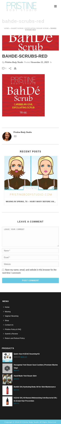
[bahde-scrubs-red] (30, 43)
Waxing (8, 312)
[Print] (16, 68)
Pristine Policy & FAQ (13, 329)
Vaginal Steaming (11, 316)
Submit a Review (11, 334)
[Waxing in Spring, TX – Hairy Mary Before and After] (30, 177)
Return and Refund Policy (15, 338)
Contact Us (9, 325)
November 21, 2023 (40, 62)
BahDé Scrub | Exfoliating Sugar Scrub (30, 28)
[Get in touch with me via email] (15, 137)
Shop (7, 321)
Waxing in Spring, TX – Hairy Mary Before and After (31, 202)
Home (6, 28)
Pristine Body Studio (14, 62)
